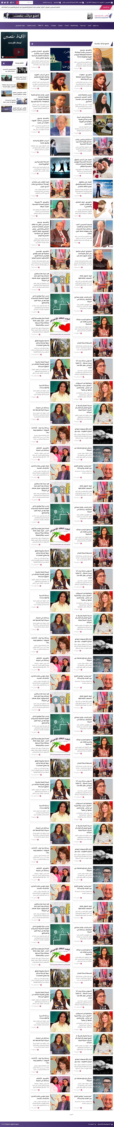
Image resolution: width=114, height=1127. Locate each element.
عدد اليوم (96, 25)
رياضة (47, 25)
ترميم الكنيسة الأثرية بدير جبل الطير (63, 7)
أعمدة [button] (67, 25)
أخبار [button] (89, 25)
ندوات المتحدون (20, 25)
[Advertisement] (71, 35)
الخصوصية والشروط (104, 1124)
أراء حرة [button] (83, 25)
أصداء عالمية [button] (32, 25)
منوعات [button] (53, 25)
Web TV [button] (41, 25)
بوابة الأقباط (74, 25)
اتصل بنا (91, 1124)
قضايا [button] (60, 25)
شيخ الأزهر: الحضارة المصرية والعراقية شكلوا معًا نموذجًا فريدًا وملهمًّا (27, 7)
